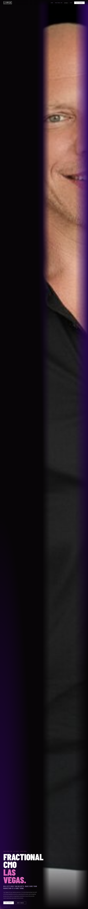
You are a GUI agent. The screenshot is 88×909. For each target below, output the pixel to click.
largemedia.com (6, 906)
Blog (71, 2)
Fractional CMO (58, 2)
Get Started (79, 2)
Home (52, 2)
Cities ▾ (66, 2)
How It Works (20, 902)
